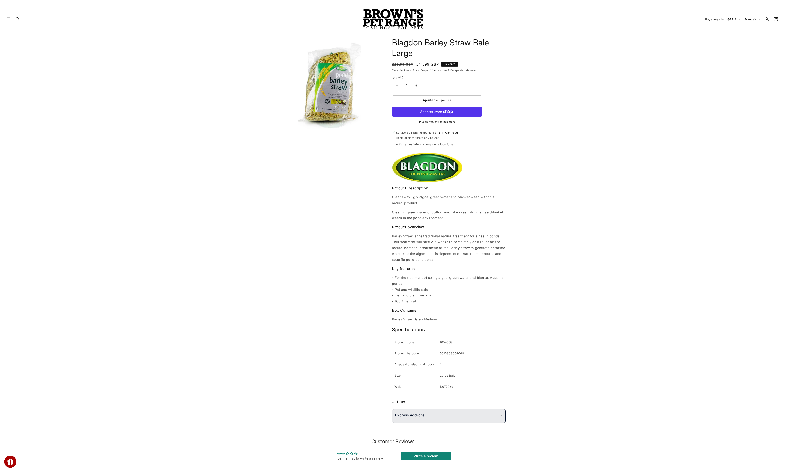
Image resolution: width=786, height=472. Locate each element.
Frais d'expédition (424, 70)
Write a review (426, 456)
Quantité (397, 77)
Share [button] (401, 401)
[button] (8, 19)
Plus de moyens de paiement (437, 121)
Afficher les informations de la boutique (424, 144)
